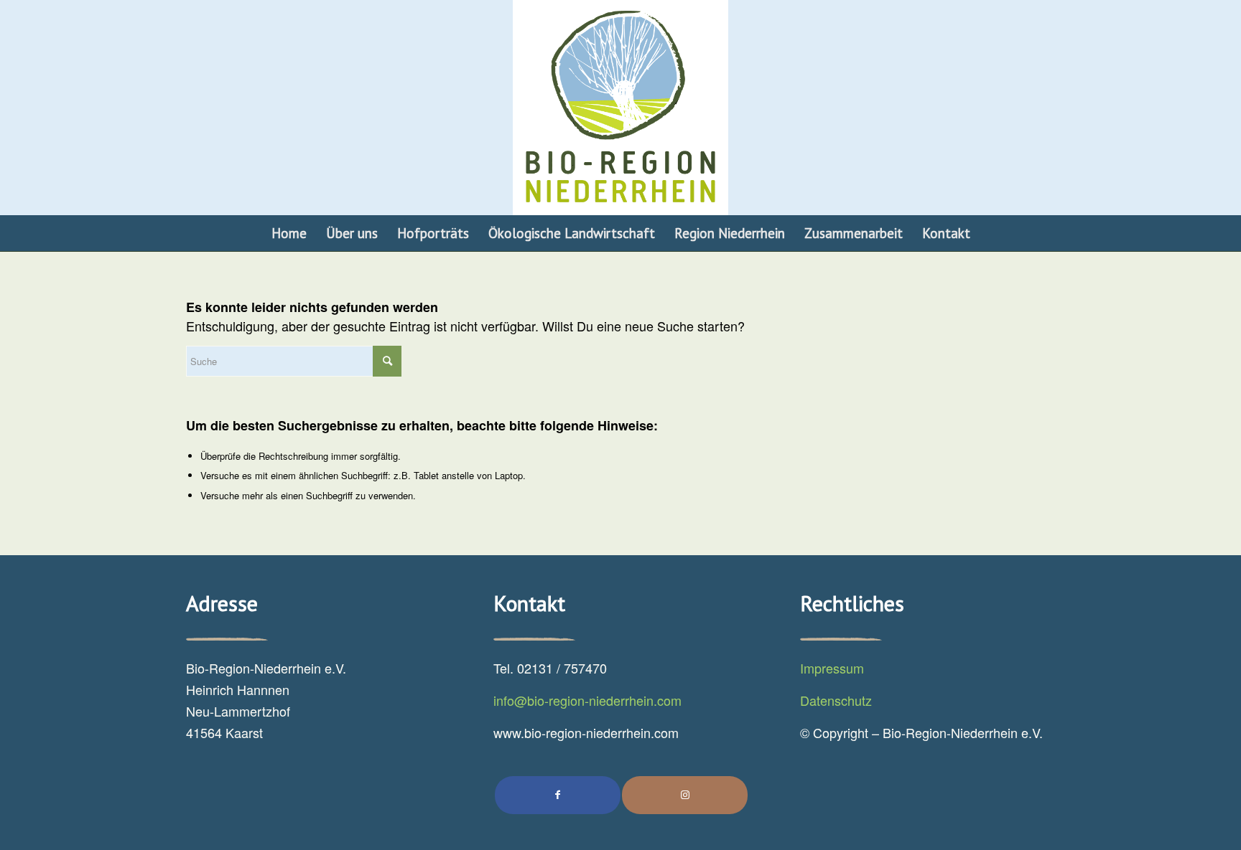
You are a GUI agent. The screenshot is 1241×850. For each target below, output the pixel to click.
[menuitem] (289, 233)
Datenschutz (836, 700)
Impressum (832, 667)
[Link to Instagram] (685, 794)
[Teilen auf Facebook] (557, 794)
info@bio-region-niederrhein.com (587, 700)
